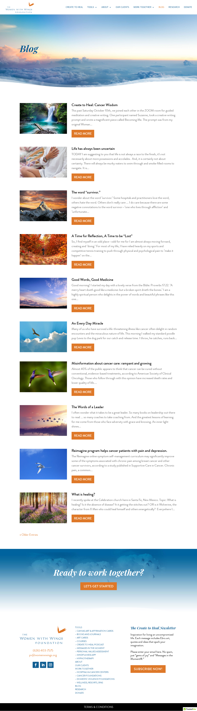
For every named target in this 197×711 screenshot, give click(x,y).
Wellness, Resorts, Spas (90, 682)
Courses (81, 641)
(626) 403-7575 (43, 650)
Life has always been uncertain (93, 148)
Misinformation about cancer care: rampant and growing (111, 363)
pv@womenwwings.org (43, 655)
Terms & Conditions (98, 707)
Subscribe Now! (148, 669)
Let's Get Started (98, 586)
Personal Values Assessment (93, 651)
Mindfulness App (86, 654)
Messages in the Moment (91, 648)
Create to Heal (74, 7)
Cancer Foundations (89, 675)
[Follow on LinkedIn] (43, 665)
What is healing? (83, 494)
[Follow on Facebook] (36, 665)
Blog (161, 7)
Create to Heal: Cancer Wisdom (95, 105)
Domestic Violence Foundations (96, 679)
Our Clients (122, 7)
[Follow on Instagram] (50, 665)
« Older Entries (29, 534)
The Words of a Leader (88, 407)
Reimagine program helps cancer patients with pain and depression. (119, 450)
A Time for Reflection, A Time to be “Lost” (102, 236)
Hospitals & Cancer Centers (93, 672)
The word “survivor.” (86, 192)
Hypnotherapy (85, 658)
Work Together (142, 7)
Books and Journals (89, 634)
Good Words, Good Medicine (92, 279)
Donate (188, 7)
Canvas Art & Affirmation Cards (95, 630)
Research (174, 7)
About (104, 7)
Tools (90, 7)
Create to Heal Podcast (90, 644)
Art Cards (82, 637)
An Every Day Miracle (87, 323)
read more (83, 133)
